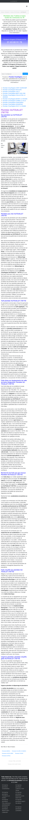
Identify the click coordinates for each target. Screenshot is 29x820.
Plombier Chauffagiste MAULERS (12, 89)
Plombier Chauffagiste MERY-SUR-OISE (14, 93)
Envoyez (25, 73)
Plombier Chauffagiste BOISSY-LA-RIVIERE (15, 99)
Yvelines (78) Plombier (15, 12)
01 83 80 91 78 (14, 1)
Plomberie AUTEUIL (6, 755)
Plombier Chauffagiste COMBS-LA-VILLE (14, 100)
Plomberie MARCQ (6, 751)
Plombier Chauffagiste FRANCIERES (13, 102)
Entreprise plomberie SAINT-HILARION (21, 801)
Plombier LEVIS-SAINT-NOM (14, 764)
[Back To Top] (25, 816)
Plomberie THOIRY (19, 753)
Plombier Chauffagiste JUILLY (11, 91)
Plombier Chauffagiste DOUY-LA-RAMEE (14, 106)
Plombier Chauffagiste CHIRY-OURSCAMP (15, 88)
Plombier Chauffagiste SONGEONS (13, 104)
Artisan (2, 12)
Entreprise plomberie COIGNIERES (5, 786)
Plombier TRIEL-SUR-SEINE (15, 761)
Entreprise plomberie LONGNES (18, 808)
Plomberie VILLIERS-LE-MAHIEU (19, 751)
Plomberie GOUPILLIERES (7, 753)
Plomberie (7, 12)
